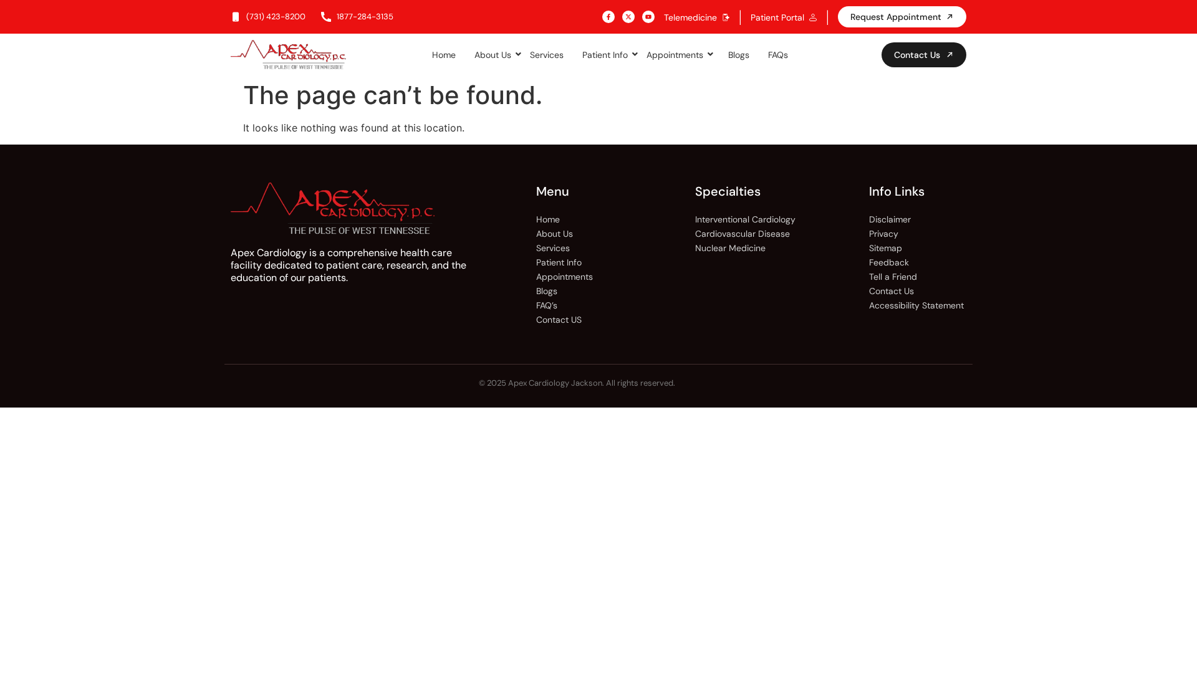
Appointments (675, 54)
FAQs (778, 54)
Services (547, 54)
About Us (492, 54)
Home (444, 54)
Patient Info (605, 54)
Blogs (738, 54)
